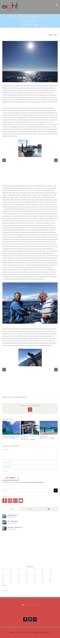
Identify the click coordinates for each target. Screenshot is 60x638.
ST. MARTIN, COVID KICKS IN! (27, 427)
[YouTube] (21, 500)
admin (5, 397)
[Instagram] (10, 500)
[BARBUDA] (49, 428)
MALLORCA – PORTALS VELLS (14, 527)
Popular (11, 509)
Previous (50, 35)
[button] (4, 160)
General (16, 397)
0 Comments (24, 397)
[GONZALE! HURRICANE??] (11, 428)
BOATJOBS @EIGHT (12, 515)
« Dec (3, 585)
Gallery (14, 427)
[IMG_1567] (30, 283)
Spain (20, 397)
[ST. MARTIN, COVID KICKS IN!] (30, 428)
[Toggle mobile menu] (57, 5)
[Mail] (15, 500)
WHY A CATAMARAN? (12, 521)
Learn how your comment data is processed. (32, 482)
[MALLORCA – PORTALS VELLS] (4, 527)
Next (55, 35)
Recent (30, 509)
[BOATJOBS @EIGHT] (4, 515)
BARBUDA (45, 427)
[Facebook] (4, 500)
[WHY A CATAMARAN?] (4, 521)
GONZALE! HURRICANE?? (8, 427)
